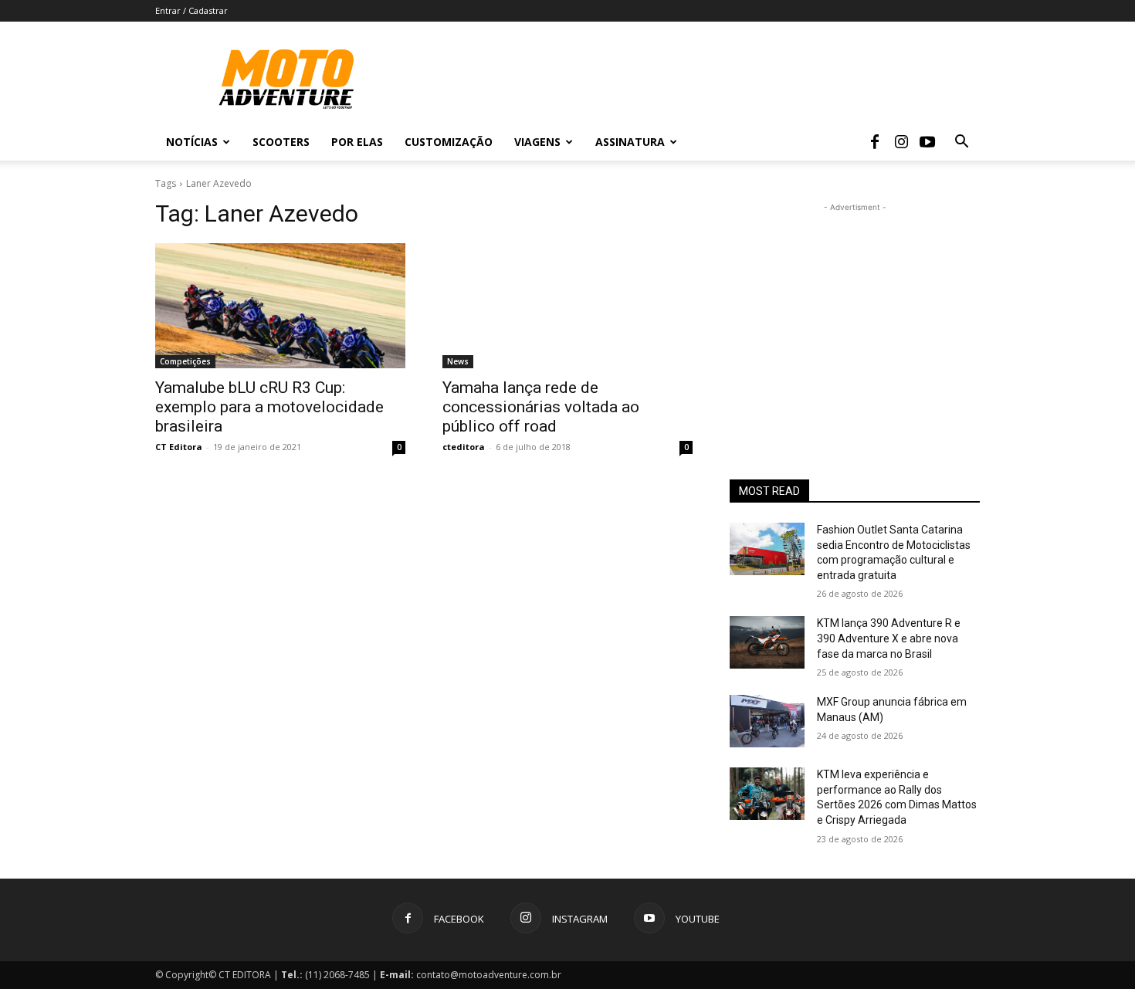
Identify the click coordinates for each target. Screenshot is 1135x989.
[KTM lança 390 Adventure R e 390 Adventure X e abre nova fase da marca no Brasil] (767, 642)
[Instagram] (901, 142)
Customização (449, 141)
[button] (961, 143)
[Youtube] (927, 142)
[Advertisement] (855, 311)
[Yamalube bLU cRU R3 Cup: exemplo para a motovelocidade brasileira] (280, 305)
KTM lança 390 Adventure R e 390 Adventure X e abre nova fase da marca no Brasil (889, 638)
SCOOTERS (281, 141)
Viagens (537, 141)
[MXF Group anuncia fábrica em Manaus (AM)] (767, 721)
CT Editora (178, 446)
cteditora (463, 446)
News (458, 361)
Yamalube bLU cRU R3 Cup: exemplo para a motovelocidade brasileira (269, 406)
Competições (185, 361)
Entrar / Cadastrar (191, 10)
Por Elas (357, 141)
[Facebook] (874, 142)
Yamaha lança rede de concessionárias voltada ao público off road (540, 406)
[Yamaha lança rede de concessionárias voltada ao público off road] (567, 305)
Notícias (192, 141)
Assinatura (630, 141)
